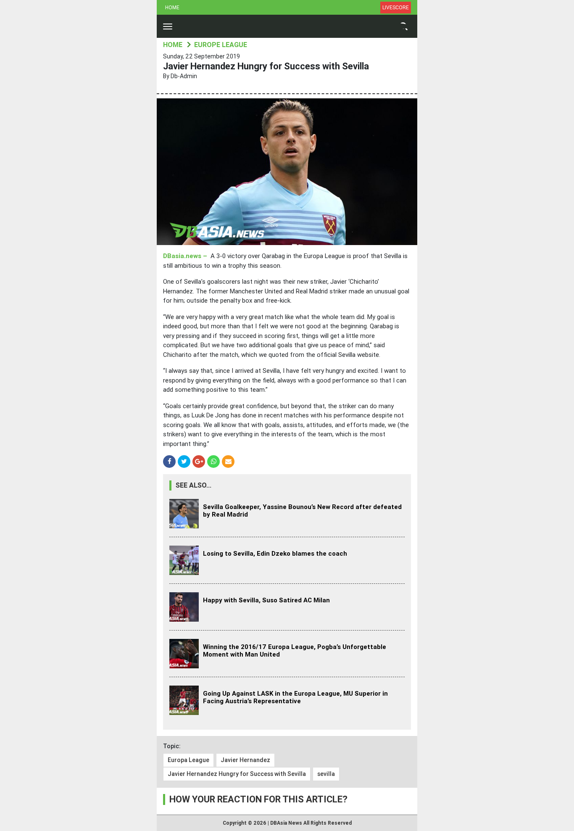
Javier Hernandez (245, 760)
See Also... (193, 485)
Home (172, 8)
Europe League (220, 45)
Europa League (188, 760)
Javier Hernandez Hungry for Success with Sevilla (237, 773)
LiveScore (395, 8)
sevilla (326, 773)
